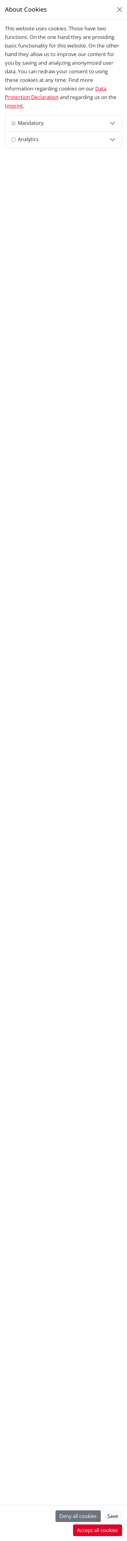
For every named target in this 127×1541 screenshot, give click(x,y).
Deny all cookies (78, 1516)
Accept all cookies (97, 1530)
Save (112, 1516)
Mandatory (30, 123)
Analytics (28, 139)
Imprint (14, 105)
